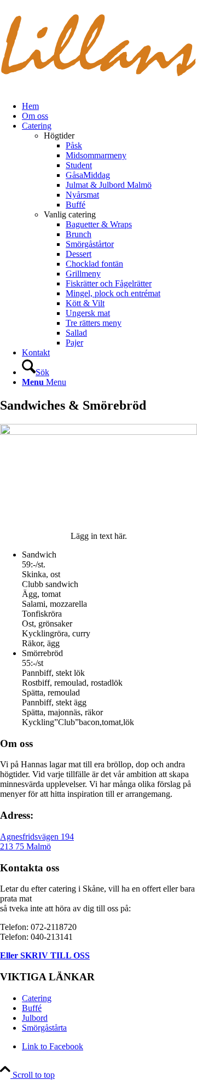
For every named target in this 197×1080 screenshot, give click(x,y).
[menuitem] (109, 106)
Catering (36, 998)
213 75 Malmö (25, 846)
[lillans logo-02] (98, 87)
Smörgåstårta (44, 1027)
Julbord (35, 1017)
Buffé (32, 1008)
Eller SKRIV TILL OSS (45, 955)
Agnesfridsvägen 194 (37, 836)
